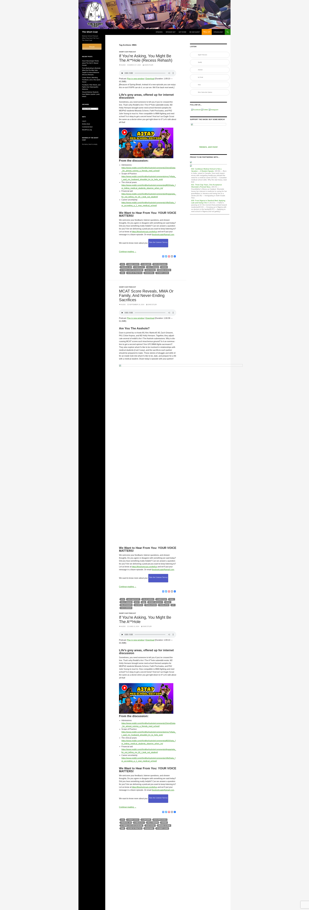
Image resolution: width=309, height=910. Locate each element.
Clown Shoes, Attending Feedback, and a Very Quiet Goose (91, 80)
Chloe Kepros (148, 599)
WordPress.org (87, 130)
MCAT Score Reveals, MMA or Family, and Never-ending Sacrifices (146, 295)
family (171, 599)
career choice (133, 264)
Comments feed (87, 127)
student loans (162, 273)
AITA (122, 264)
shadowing (149, 273)
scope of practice (135, 273)
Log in (84, 121)
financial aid (126, 267)
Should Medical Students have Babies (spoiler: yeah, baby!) (91, 94)
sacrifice (138, 605)
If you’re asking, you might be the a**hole (145, 619)
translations (151, 605)
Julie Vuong (150, 270)
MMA (122, 273)
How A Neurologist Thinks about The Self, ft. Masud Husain (90, 63)
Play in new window (135, 79)
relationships (126, 605)
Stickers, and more (208, 147)
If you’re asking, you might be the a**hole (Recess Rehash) (145, 58)
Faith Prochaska (160, 264)
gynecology (139, 267)
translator (164, 605)
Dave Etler (148, 65)
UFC (173, 605)
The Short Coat (90, 32)
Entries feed (86, 124)
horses (164, 267)
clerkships (146, 264)
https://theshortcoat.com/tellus (144, 232)
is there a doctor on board (131, 270)
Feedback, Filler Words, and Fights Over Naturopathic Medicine (91, 87)
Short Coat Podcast (127, 52)
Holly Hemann (152, 267)
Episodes (159, 32)
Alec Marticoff (133, 599)
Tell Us (206, 32)
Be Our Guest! (195, 32)
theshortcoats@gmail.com (163, 235)
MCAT (137, 602)
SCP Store (182, 32)
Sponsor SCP (170, 32)
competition (161, 599)
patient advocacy (155, 602)
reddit (167, 602)
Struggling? (218, 32)
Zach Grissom (126, 608)
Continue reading (127, 252)
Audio (123, 65)
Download (150, 79)
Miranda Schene (164, 270)
